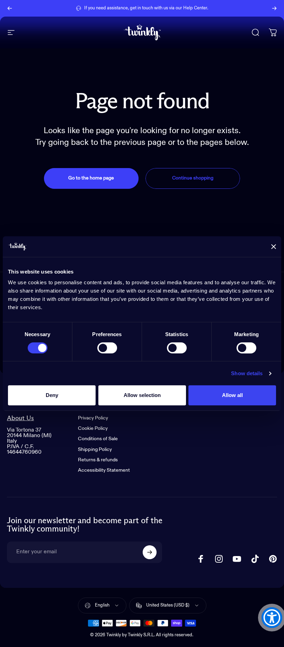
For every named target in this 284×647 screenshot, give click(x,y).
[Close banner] (273, 246)
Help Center (195, 8)
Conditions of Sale (98, 438)
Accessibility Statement (104, 470)
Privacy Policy (93, 418)
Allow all (232, 395)
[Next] (274, 8)
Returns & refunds (98, 459)
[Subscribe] (150, 552)
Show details (247, 373)
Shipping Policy (95, 449)
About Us (20, 418)
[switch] (107, 347)
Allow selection (142, 395)
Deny (52, 395)
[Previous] (9, 8)
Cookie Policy (93, 428)
